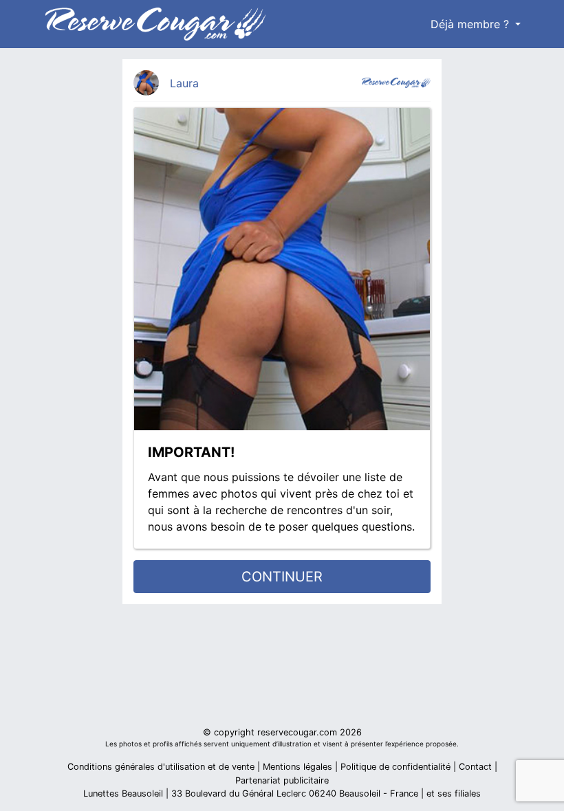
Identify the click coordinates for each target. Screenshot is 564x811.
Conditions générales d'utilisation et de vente (160, 767)
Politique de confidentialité (395, 767)
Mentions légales (297, 767)
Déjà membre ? (471, 24)
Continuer (282, 576)
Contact (475, 767)
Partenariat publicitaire (282, 780)
